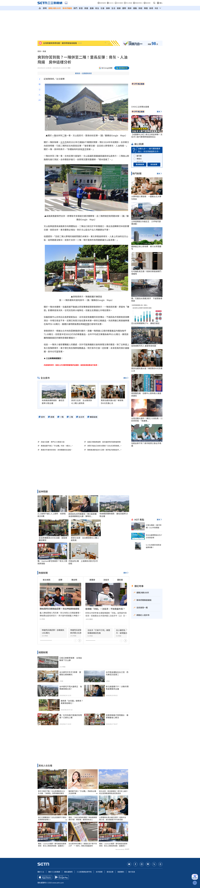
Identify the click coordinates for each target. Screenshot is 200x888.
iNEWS (111, 3)
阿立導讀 (129, 3)
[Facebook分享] (40, 79)
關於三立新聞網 (54, 872)
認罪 (60, 579)
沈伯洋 (106, 579)
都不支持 (140, 162)
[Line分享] (40, 84)
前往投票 (154, 164)
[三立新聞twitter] (154, 864)
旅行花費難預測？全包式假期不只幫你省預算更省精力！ (52, 818)
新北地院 (46, 579)
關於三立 (41, 872)
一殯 (54, 135)
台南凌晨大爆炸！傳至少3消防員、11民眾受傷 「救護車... (146, 419)
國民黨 (120, 579)
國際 (124, 8)
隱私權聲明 (68, 872)
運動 (135, 8)
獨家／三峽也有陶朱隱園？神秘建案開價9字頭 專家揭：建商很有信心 (83, 818)
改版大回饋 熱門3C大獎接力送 (52, 442)
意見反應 (110, 872)
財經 (140, 8)
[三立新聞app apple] (45, 877)
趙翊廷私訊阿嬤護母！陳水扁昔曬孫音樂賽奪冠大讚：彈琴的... (82, 515)
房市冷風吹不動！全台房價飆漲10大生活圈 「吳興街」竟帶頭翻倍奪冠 (51, 792)
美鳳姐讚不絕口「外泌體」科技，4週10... (56, 446)
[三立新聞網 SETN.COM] (40, 8)
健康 (119, 8)
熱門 (75, 8)
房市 (84, 149)
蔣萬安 (92, 579)
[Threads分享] (40, 90)
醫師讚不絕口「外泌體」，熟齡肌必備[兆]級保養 (82, 792)
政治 (97, 8)
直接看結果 (140, 164)
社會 (102, 8)
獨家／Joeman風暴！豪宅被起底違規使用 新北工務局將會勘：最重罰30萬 (52, 844)
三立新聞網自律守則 (84, 872)
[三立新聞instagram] (142, 864)
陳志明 (74, 579)
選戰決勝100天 (54, 8)
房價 (87, 324)
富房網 (148, 3)
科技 (157, 8)
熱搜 (86, 8)
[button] (154, 3)
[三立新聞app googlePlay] (61, 877)
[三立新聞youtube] (129, 864)
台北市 (63, 142)
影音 (81, 8)
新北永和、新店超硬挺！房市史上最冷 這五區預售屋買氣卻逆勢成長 (113, 792)
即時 (45, 8)
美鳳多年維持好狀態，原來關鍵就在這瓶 (56, 450)
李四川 (139, 159)
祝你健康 (120, 3)
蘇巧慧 (139, 156)
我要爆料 (121, 872)
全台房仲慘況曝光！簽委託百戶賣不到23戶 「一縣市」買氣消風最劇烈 (83, 844)
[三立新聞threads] (160, 864)
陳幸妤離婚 (67, 8)
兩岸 (129, 8)
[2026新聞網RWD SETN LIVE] (66, 3)
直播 (92, 8)
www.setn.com (58, 882)
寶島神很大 (139, 3)
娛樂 (108, 8)
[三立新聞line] (148, 864)
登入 (161, 3)
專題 (146, 8)
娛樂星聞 (103, 3)
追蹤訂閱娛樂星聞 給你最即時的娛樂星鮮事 (104, 442)
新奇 (151, 8)
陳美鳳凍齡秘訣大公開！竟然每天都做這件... (103, 450)
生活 (113, 8)
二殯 (64, 135)
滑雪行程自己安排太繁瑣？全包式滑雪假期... (103, 446)
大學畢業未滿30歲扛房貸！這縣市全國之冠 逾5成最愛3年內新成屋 (112, 818)
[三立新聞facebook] (135, 864)
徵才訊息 (131, 872)
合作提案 (99, 872)
